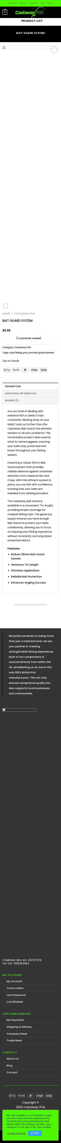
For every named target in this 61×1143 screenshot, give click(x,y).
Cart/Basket (15, 1002)
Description (13, 386)
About (23, 3)
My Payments (15, 1020)
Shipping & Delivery (19, 1027)
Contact (33, 3)
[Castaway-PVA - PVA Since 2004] (30, 12)
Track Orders (15, 988)
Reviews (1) (12, 400)
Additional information (20, 393)
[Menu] (56, 12)
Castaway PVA (24, 314)
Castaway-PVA (20, 1135)
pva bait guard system (41, 352)
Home (6, 314)
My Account (14, 981)
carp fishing (15, 352)
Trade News (14, 1040)
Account (13, 3)
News (50, 3)
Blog (9, 1065)
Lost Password (16, 995)
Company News (17, 1034)
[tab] (30, 386)
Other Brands (40, 1135)
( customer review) (28, 338)
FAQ (42, 3)
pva (25, 352)
